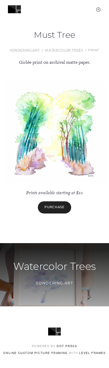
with (54, 353)
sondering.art (25, 50)
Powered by (54, 346)
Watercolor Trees (64, 50)
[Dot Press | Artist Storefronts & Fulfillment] (98, 9)
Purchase (54, 207)
